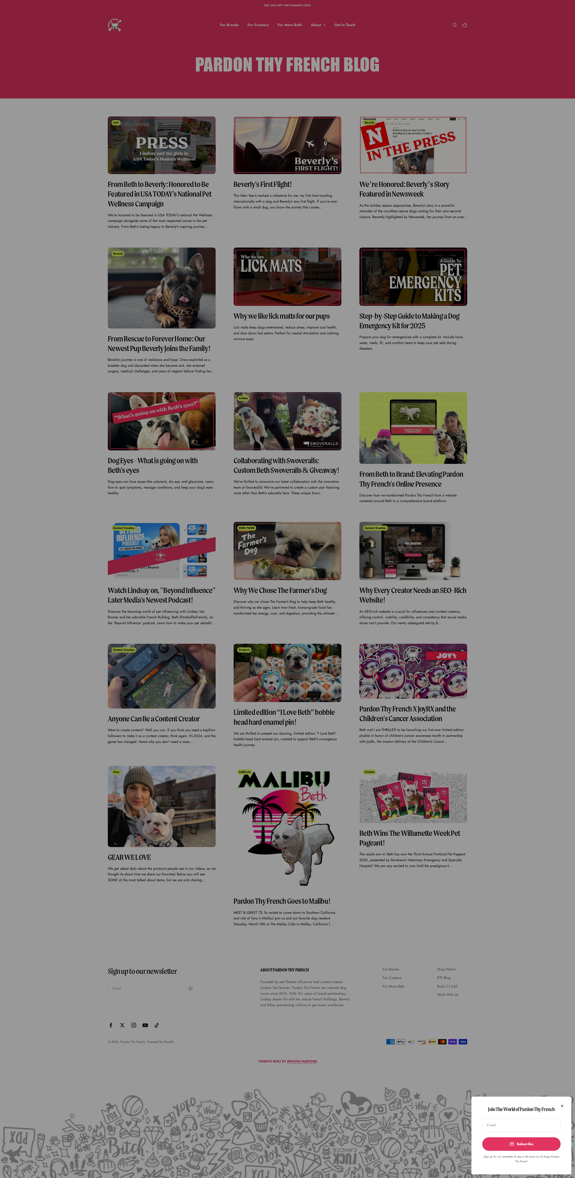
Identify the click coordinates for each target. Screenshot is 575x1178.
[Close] (562, 1106)
